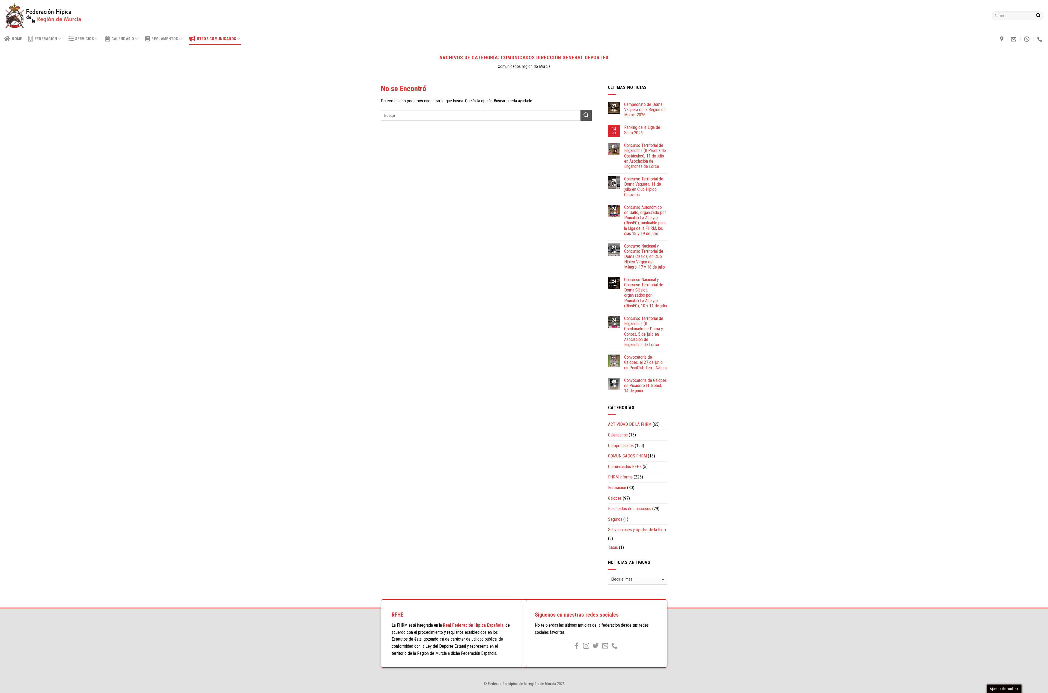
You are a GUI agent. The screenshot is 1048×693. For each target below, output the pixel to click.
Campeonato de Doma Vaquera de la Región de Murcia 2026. (645, 109)
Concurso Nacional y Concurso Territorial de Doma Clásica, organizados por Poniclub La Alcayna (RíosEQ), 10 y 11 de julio (645, 292)
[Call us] (614, 646)
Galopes (615, 498)
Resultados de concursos (629, 508)
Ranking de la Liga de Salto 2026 (642, 130)
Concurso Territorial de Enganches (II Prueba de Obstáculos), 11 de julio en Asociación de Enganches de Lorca (645, 156)
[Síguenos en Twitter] (596, 646)
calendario (122, 39)
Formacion (617, 487)
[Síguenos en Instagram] (586, 646)
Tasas (613, 547)
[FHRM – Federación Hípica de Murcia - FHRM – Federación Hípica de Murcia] (45, 16)
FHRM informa (620, 477)
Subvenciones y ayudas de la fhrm (637, 529)
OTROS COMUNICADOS (216, 39)
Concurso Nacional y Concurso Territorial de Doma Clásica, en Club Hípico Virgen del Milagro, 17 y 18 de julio (644, 256)
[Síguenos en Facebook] (577, 646)
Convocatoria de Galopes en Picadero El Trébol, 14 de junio (645, 385)
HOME (17, 39)
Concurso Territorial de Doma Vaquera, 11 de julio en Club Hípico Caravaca (643, 186)
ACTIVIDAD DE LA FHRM (629, 424)
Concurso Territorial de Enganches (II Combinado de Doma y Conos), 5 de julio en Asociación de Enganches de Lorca (643, 331)
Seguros (615, 519)
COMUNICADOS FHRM (627, 456)
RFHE (397, 614)
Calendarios (618, 435)
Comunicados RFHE (625, 466)
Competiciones (621, 445)
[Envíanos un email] (605, 646)
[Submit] (1038, 15)
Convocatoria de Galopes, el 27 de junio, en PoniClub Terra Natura (645, 362)
